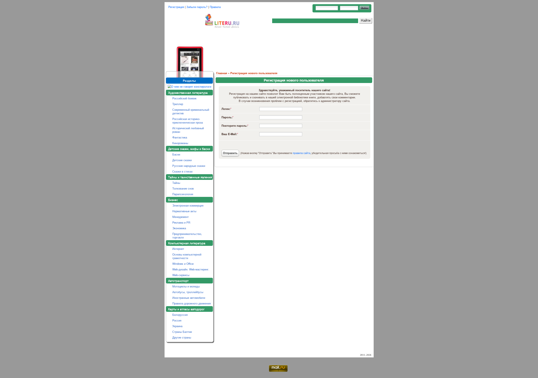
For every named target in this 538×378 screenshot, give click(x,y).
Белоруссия (180, 314)
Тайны (176, 182)
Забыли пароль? (196, 7)
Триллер (177, 104)
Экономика (179, 228)
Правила (215, 7)
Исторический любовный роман (188, 129)
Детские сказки (182, 160)
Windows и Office (183, 263)
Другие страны (181, 337)
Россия (176, 320)
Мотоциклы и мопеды (186, 286)
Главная (221, 73)
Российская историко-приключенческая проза (187, 120)
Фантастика (179, 137)
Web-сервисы (180, 275)
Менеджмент (180, 217)
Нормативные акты (184, 211)
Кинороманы (180, 143)
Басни (176, 154)
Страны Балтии (182, 331)
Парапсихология (182, 194)
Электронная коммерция (187, 205)
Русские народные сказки (188, 165)
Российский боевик (184, 98)
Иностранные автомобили (188, 297)
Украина (177, 326)
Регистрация (176, 7)
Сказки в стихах (182, 171)
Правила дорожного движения (191, 303)
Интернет (178, 248)
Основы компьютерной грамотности (186, 256)
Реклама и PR (181, 222)
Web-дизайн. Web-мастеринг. (190, 269)
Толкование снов (183, 188)
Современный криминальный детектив (190, 111)
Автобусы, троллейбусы (187, 292)
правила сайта (301, 153)
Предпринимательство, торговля (187, 235)
